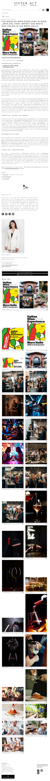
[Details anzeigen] (47, 309)
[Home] (25, 3)
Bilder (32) (6, 279)
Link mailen (6, 178)
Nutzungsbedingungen (42, 764)
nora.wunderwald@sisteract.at (10, 265)
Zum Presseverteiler (8, 777)
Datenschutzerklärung (42, 765)
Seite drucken (7, 176)
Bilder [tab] (7, 16)
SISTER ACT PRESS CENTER (10, 65)
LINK (12, 67)
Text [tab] (3, 16)
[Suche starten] (40, 9)
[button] (44, 10)
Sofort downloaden (25, 272)
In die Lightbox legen (26, 274)
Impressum (39, 766)
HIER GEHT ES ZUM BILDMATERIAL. (11, 57)
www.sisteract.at (6, 266)
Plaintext (5, 174)
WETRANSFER (7, 67)
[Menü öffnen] (47, 10)
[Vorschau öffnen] (25, 42)
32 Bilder (21, 60)
